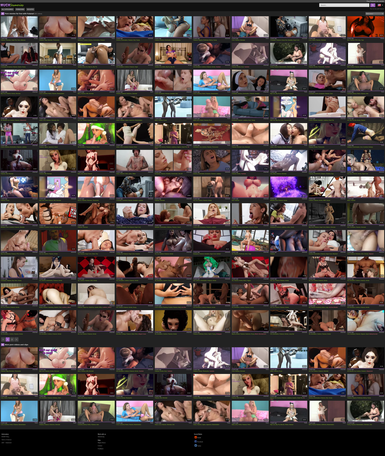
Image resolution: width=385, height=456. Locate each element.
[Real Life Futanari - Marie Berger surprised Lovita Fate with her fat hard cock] (134, 240)
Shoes (206, 334)
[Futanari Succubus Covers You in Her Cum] (365, 26)
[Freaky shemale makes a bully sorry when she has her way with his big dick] (250, 293)
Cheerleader (355, 147)
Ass (87, 67)
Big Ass (90, 67)
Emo (198, 120)
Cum (233, 40)
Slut (58, 120)
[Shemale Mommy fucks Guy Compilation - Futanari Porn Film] (211, 187)
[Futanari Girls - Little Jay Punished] (327, 160)
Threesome (56, 40)
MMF (324, 200)
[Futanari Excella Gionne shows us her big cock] (327, 213)
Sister (93, 254)
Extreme (169, 227)
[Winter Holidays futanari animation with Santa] (96, 133)
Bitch (348, 67)
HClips (36, 38)
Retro (136, 334)
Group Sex (284, 40)
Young (138, 40)
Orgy (45, 40)
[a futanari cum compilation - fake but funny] (288, 53)
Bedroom (80, 40)
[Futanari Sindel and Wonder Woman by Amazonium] (96, 213)
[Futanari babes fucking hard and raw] (365, 187)
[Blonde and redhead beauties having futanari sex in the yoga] (250, 240)
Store (98, 147)
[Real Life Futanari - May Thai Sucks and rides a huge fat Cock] (96, 240)
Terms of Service (6, 439)
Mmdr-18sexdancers (260, 334)
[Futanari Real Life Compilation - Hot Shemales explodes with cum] (134, 187)
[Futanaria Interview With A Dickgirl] (57, 80)
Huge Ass (85, 307)
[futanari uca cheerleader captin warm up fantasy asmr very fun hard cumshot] (365, 133)
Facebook (200, 442)
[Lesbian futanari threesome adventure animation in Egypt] (211, 133)
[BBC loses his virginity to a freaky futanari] (134, 53)
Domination (96, 40)
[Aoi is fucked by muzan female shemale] (57, 267)
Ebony (354, 93)
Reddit (199, 437)
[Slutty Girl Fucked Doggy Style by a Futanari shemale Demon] (365, 160)
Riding (256, 227)
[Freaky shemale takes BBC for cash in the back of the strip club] (57, 320)
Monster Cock (240, 147)
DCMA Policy (5, 436)
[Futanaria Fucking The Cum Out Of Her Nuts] (250, 26)
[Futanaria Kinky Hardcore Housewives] (134, 80)
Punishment (317, 173)
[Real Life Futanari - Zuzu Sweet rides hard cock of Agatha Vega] (288, 213)
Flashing (165, 307)
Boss (79, 93)
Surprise (137, 254)
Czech (156, 93)
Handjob (290, 40)
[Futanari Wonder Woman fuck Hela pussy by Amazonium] (173, 240)
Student (56, 307)
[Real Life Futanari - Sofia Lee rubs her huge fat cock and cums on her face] (134, 213)
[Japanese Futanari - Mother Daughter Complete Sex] (134, 106)
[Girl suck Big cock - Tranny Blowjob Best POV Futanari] (19, 240)
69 (309, 307)
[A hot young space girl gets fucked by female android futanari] (173, 26)
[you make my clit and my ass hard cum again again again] (365, 320)
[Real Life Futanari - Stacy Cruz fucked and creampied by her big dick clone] (19, 133)
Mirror (244, 280)
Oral (134, 40)
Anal (84, 67)
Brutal (41, 307)
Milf (87, 93)
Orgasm (200, 40)
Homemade (174, 173)
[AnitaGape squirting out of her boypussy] (211, 320)
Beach (79, 200)
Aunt (348, 254)
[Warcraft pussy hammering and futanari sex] (19, 187)
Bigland (371, 254)
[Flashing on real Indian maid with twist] (173, 293)
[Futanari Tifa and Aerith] (173, 187)
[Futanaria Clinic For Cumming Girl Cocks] (327, 26)
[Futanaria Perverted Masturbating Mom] (211, 80)
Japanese (60, 67)
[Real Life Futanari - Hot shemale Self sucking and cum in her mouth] (250, 106)
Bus (348, 40)
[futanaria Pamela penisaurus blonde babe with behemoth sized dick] (211, 106)
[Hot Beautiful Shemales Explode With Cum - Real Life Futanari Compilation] (96, 53)
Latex (60, 227)
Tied (60, 307)
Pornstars (20, 9)
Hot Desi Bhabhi (333, 307)
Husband (318, 307)
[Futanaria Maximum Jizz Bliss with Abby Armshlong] (288, 80)
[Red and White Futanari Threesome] (327, 133)
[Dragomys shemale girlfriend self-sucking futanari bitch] (365, 53)
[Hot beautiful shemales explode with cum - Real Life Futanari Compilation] (250, 80)
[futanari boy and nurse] (57, 133)
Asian (40, 120)
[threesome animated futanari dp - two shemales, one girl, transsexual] (96, 106)
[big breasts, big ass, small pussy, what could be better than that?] (96, 293)
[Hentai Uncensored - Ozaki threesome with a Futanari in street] (327, 53)
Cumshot (45, 67)
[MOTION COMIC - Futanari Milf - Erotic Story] (288, 106)
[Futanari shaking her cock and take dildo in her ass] (288, 160)
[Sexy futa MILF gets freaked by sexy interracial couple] (365, 293)
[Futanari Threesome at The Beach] (96, 187)
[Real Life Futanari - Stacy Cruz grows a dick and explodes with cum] (173, 80)
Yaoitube (218, 67)
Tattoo (134, 173)
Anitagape (219, 334)
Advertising (101, 436)
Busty (358, 120)
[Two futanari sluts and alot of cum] (57, 106)
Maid (179, 307)
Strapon (323, 173)
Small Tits (14, 40)
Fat (128, 227)
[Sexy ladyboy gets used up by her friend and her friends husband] (327, 320)
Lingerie (178, 147)
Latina (288, 227)
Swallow (328, 173)
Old (7, 173)
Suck (242, 67)
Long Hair (291, 334)
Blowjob (272, 200)
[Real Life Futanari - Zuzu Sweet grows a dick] (19, 53)
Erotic (282, 120)
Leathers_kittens (66, 307)
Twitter (199, 446)
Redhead (205, 40)
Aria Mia (183, 307)
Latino (130, 173)
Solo (359, 40)
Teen (18, 40)
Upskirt (96, 307)
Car (8, 120)
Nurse (56, 147)
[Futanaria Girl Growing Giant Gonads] (365, 80)
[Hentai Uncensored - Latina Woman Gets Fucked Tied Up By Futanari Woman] (211, 53)
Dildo (274, 173)
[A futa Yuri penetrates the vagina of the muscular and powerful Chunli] (250, 267)
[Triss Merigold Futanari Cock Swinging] (19, 160)
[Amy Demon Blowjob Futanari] (288, 187)
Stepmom (335, 254)
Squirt (209, 334)
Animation (121, 67)
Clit (348, 334)
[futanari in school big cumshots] (57, 53)
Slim (362, 254)
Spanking (50, 307)
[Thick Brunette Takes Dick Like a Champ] (134, 320)
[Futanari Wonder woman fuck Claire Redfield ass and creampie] (365, 213)
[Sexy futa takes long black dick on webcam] (288, 293)
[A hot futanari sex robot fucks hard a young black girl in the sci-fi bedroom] (96, 26)
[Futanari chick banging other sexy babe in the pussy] (173, 106)
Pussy (165, 120)
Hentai (213, 67)
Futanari (3, 40)
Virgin (136, 67)
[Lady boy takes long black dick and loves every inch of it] (173, 267)
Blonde (282, 93)
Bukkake (157, 227)
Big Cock (3, 93)
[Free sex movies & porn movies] (12, 5)
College (124, 334)
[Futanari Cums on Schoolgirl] (288, 133)
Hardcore (129, 93)
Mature (328, 227)
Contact (100, 445)
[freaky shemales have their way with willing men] (327, 267)
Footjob (170, 307)
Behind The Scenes (160, 147)
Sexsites (30, 9)
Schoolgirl (289, 147)
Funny (272, 67)
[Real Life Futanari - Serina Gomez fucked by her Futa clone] (327, 80)
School (284, 147)
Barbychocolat (373, 334)
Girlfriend (362, 67)
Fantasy (371, 147)
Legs (327, 307)
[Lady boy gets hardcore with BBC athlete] (96, 320)
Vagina (249, 280)
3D (117, 67)
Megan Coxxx (142, 334)
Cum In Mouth (158, 307)
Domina (90, 40)
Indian (323, 307)
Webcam (23, 40)
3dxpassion (23, 120)
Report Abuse (102, 442)
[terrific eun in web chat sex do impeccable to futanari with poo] (19, 26)
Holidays (93, 147)
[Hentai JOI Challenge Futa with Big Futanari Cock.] (19, 80)
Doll (233, 200)
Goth (126, 173)
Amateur (80, 67)
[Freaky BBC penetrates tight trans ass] (19, 320)
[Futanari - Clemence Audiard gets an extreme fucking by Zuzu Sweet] (173, 213)
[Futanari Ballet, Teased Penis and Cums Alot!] (134, 133)
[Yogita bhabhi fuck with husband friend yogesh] (365, 240)
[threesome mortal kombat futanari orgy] (57, 26)
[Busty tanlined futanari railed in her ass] (365, 106)
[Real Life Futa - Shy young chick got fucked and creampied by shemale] (19, 267)
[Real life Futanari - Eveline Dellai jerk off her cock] (173, 160)
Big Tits (95, 67)
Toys (362, 40)
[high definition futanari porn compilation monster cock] (250, 133)
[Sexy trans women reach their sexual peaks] (288, 267)
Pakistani (358, 254)
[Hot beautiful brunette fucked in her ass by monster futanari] (19, 106)
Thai (97, 254)
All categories (7, 9)
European (9, 67)
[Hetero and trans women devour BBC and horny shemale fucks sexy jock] (134, 267)
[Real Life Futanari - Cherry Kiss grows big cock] (211, 240)
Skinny (211, 40)
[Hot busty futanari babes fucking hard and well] (96, 160)
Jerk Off (180, 173)
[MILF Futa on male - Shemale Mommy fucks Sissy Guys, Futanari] (57, 160)
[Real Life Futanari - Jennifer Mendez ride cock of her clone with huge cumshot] (19, 213)
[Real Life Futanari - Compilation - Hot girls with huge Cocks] (288, 26)
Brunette (118, 334)
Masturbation (282, 67)
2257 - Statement (7, 442)
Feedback (100, 448)
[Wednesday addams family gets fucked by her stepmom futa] (96, 267)
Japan (55, 67)
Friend (352, 67)
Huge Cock (296, 40)
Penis (210, 120)
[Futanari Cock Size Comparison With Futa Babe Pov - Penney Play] (173, 53)
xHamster (73, 38)
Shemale (8, 40)
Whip (100, 307)
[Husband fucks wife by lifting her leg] (327, 293)
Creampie (273, 40)
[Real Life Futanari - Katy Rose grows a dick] (327, 106)
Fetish (313, 40)
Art (78, 120)
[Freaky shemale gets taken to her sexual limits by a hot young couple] (134, 293)
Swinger (366, 254)
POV (356, 40)
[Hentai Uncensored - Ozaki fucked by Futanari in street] (250, 160)
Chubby (118, 227)
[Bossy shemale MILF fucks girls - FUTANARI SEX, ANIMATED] (96, 80)
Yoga (249, 254)
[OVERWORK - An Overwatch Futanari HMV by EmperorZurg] (288, 240)
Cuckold (46, 227)
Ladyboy (245, 120)
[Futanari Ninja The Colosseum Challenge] (57, 213)
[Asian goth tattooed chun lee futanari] (134, 160)
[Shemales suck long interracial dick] (211, 293)
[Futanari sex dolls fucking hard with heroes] (250, 187)
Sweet (19, 67)
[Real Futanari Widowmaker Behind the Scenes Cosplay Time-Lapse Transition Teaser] (173, 133)
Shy (13, 280)
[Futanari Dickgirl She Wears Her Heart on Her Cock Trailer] (57, 240)
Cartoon (85, 40)
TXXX (113, 38)
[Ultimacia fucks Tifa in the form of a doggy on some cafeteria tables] (288, 320)
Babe (163, 67)
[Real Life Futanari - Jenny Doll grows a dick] (211, 213)
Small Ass (91, 307)
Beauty (5, 120)
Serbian (218, 254)
